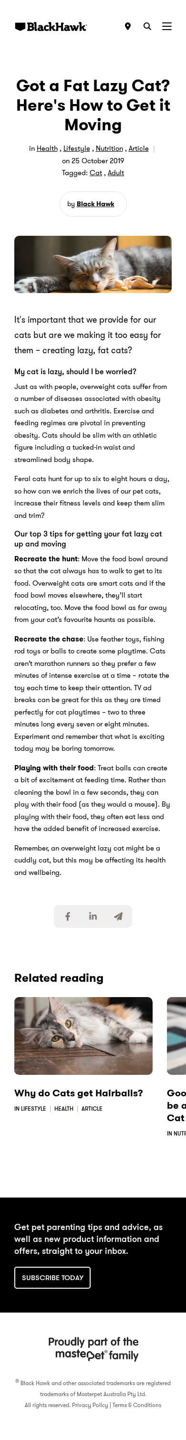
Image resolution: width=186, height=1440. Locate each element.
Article (139, 148)
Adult (116, 173)
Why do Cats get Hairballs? (78, 1093)
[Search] (147, 26)
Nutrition (109, 148)
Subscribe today (52, 1277)
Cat (96, 173)
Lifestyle (76, 148)
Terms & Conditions (137, 1405)
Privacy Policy (90, 1405)
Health (47, 148)
